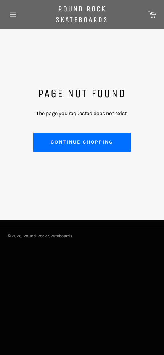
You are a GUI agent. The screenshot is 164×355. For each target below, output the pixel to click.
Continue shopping (82, 142)
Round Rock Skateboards (82, 14)
